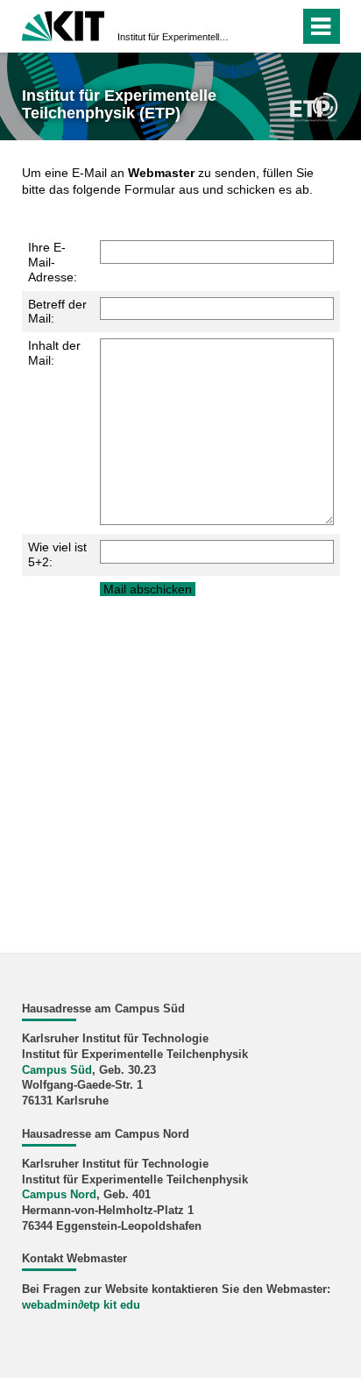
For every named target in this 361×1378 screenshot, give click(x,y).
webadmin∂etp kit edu (81, 1305)
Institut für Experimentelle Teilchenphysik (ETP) (175, 37)
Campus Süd (57, 1070)
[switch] (254, 26)
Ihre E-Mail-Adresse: (52, 262)
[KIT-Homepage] (63, 24)
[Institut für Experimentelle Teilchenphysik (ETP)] (313, 105)
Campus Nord (59, 1195)
